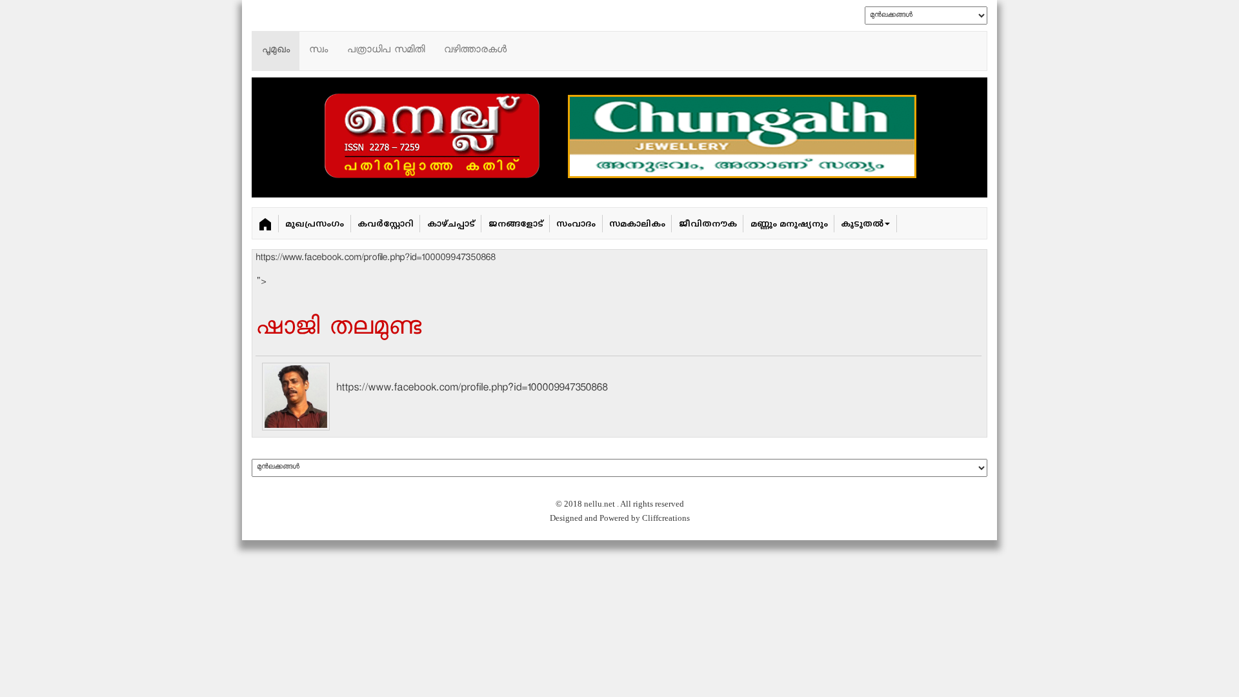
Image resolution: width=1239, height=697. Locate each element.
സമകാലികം (637, 224)
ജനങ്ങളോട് (516, 224)
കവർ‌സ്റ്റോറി (386, 224)
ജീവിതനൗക (708, 224)
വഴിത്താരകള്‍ (475, 51)
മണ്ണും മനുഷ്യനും (789, 224)
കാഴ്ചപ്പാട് (451, 224)
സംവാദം (576, 224)
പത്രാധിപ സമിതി (386, 51)
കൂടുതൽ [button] (862, 224)
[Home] (265, 223)
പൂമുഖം (276, 51)
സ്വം (318, 51)
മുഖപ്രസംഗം (314, 224)
